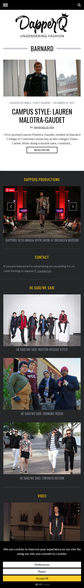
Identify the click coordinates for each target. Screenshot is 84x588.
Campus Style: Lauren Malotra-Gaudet (42, 115)
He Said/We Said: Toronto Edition (42, 478)
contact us (44, 271)
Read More (42, 150)
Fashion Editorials (20, 103)
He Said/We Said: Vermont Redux (42, 414)
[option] (42, 214)
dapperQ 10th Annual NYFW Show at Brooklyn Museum (42, 240)
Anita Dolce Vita (44, 127)
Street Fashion (41, 103)
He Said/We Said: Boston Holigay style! (42, 349)
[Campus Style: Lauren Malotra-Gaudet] (42, 78)
